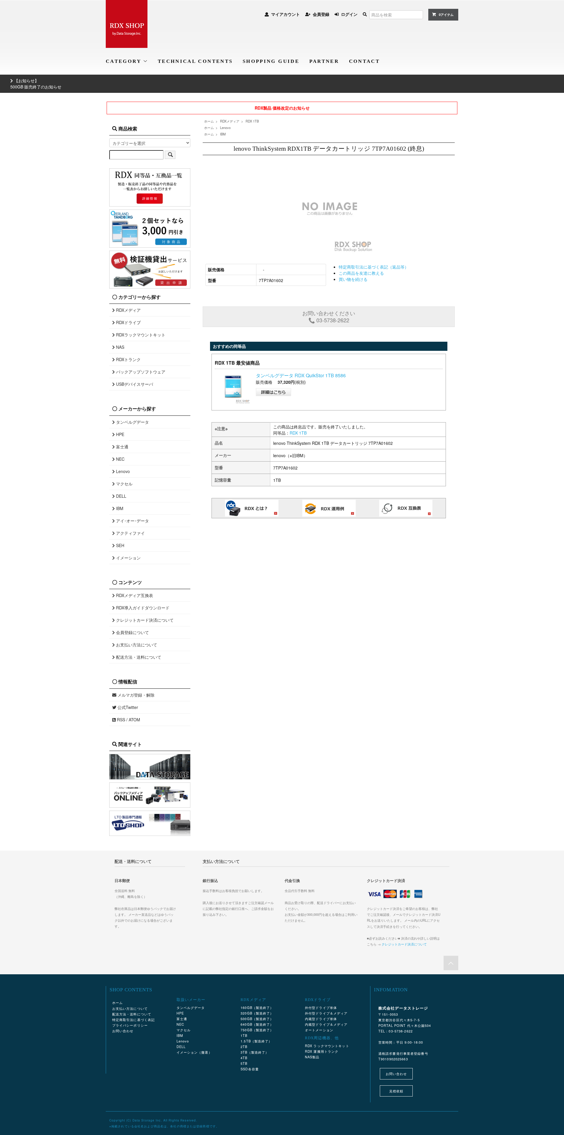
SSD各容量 (250, 1069)
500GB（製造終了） (257, 1018)
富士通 (121, 447)
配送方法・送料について (138, 657)
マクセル (123, 484)
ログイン (349, 14)
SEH (119, 545)
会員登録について (132, 632)
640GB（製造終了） (257, 1024)
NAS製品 (312, 1056)
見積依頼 (396, 1091)
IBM (223, 134)
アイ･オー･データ (132, 521)
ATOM (134, 719)
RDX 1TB (252, 121)
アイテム (446, 14)
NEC (120, 459)
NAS (119, 347)
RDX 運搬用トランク (321, 1051)
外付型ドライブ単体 (321, 1007)
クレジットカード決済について (144, 620)
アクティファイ (130, 533)
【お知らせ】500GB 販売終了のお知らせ (35, 84)
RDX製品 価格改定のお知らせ (282, 108)
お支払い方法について (136, 645)
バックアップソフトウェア (140, 372)
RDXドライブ (128, 322)
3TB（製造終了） (255, 1052)
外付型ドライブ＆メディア (326, 1013)
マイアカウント (285, 14)
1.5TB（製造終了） (256, 1041)
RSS (120, 719)
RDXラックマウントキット (140, 335)
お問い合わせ (123, 1030)
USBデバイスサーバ (134, 384)
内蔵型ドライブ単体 (321, 1018)
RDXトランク (128, 359)
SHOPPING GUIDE (271, 61)
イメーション (128, 558)
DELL (120, 496)
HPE (119, 434)
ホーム (209, 121)
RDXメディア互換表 (134, 595)
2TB (244, 1046)
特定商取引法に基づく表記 (133, 1019)
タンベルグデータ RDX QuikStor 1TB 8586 (301, 375)
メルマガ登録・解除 (135, 695)
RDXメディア (229, 121)
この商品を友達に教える (361, 273)
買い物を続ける (353, 279)
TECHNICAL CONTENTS (195, 61)
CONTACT (364, 61)
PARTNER (324, 61)
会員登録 (321, 14)
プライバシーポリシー (130, 1025)
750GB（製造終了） (257, 1029)
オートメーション (319, 1029)
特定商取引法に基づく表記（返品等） (374, 267)
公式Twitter (127, 707)
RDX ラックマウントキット (327, 1045)
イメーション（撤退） (194, 1052)
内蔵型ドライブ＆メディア (326, 1024)
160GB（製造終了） (257, 1007)
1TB (244, 1035)
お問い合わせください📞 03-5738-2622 (328, 316)
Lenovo (225, 127)
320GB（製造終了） (257, 1013)
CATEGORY (124, 61)
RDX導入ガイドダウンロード (142, 608)
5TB (244, 1063)
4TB (244, 1057)
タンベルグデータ (132, 422)
